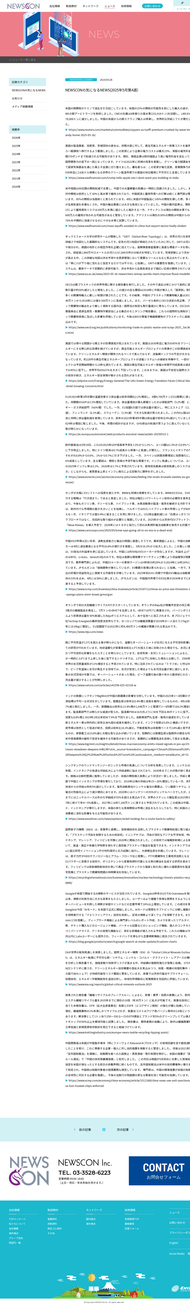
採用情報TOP (132, 1219)
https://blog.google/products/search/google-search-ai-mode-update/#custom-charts (123, 941)
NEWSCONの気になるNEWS (28, 90)
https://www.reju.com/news (86, 632)
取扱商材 (71, 6)
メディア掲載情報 (22, 106)
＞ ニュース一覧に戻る (22, 60)
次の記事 (123, 1129)
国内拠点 (91, 1219)
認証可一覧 (15, 1242)
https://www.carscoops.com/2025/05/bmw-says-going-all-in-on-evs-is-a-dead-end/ (120, 530)
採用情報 (126, 6)
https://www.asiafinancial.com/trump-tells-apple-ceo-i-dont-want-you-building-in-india (124, 178)
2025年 (16, 146)
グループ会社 (16, 1238)
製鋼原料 (52, 1219)
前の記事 (85, 1129)
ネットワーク (91, 6)
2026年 (16, 137)
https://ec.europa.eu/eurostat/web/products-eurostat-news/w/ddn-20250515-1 (118, 434)
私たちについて (17, 1223)
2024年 (16, 154)
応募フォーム (132, 1228)
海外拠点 (13, 1233)
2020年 (16, 186)
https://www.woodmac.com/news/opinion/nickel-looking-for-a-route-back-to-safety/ (122, 819)
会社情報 (54, 6)
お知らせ (17, 98)
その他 (51, 1233)
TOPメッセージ (17, 1219)
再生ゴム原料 (55, 1228)
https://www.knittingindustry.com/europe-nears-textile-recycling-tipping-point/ (119, 1032)
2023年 (16, 162)
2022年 (16, 170)
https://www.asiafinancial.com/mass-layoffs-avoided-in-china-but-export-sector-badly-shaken (127, 226)
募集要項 (129, 1223)
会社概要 (13, 1228)
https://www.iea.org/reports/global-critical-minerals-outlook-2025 (110, 984)
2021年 (16, 178)
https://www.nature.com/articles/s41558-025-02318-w (102, 685)
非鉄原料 (52, 1223)
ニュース (109, 6)
